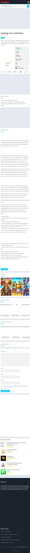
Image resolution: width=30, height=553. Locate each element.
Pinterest (15, 72)
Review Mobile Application (22, 547)
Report (7, 65)
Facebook (3, 72)
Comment (3, 351)
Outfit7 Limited (19, 49)
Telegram (20, 72)
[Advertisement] (15, 18)
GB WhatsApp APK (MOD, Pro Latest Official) (10, 539)
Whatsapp (26, 72)
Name (2, 368)
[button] (28, 6)
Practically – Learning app (6, 537)
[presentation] (1, 287)
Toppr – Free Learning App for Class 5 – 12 (9, 534)
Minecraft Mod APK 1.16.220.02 (7, 542)
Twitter (9, 72)
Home (2, 31)
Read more (4, 269)
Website (2, 380)
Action (5, 31)
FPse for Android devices (6, 531)
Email (2, 374)
